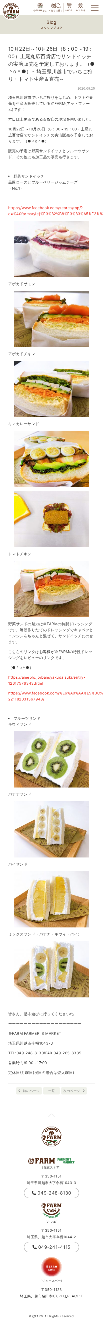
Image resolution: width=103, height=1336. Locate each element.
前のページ (31, 1091)
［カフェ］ (51, 1221)
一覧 (51, 1091)
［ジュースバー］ (51, 1281)
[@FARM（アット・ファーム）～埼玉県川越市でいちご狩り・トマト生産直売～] (11, 11)
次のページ (71, 1091)
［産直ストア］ (51, 1167)
